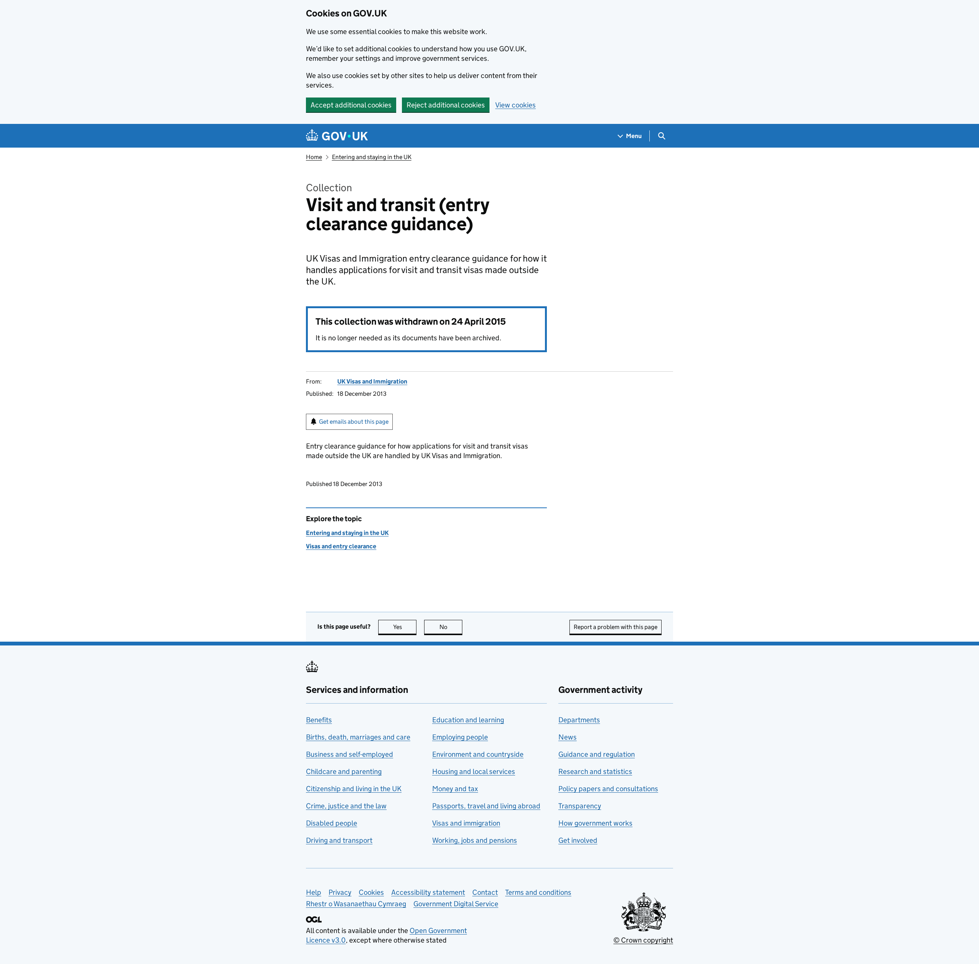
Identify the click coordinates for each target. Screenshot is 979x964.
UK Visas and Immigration (372, 381)
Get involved (577, 840)
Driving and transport (339, 840)
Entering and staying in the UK (371, 157)
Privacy (340, 892)
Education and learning (468, 719)
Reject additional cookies (446, 105)
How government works (595, 823)
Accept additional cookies (351, 105)
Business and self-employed (349, 754)
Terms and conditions (538, 892)
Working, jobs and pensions (474, 840)
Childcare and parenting (344, 771)
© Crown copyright (643, 940)
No (450, 627)
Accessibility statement (428, 892)
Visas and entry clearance (341, 546)
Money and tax (455, 788)
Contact (485, 892)
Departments (579, 719)
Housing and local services (473, 771)
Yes (404, 627)
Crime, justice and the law (346, 805)
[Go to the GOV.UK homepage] (337, 136)
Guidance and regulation (596, 754)
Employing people (460, 737)
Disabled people (331, 823)
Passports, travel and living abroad (486, 805)
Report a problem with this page (615, 627)
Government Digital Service (455, 903)
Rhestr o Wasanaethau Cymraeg (356, 903)
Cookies (371, 892)
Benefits (319, 719)
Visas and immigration (466, 823)
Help (313, 892)
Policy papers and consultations (608, 788)
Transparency (579, 805)
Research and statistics (595, 771)
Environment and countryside (478, 754)
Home (314, 157)
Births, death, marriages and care (358, 737)
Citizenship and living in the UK (354, 788)
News (567, 737)
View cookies (515, 105)
